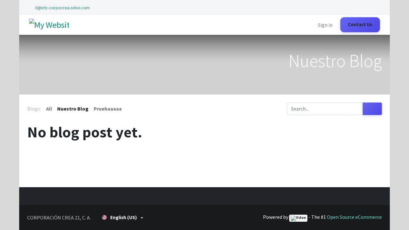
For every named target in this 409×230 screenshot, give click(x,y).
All (49, 108)
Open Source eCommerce (354, 217)
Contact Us (360, 24)
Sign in (325, 25)
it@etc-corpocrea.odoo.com (62, 8)
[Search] (372, 109)
